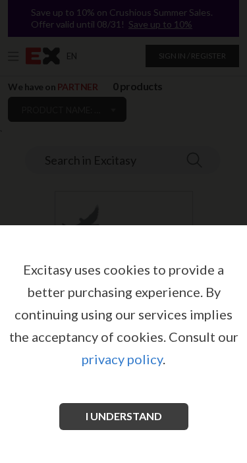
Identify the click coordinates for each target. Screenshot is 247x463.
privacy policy (122, 359)
